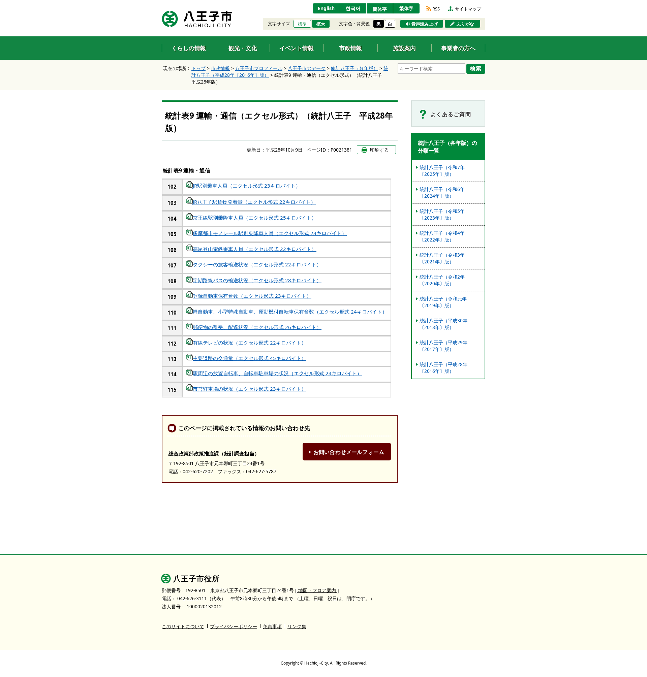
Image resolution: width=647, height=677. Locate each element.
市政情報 (220, 68)
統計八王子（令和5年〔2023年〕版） (442, 214)
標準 (302, 24)
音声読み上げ (424, 24)
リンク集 (296, 626)
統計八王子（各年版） (354, 68)
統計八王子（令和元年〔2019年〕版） (443, 302)
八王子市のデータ (307, 68)
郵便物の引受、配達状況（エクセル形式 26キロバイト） (257, 327)
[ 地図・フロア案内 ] (317, 590)
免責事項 (272, 626)
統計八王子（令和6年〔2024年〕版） (442, 192)
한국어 (353, 8)
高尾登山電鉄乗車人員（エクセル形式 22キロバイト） (254, 249)
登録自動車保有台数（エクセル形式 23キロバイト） (252, 295)
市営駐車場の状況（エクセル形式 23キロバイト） (249, 388)
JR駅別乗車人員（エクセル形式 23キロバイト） (247, 185)
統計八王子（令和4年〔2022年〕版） (442, 236)
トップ (198, 68)
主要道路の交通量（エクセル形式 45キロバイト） (249, 358)
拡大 (320, 24)
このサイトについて (183, 626)
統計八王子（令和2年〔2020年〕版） (442, 280)
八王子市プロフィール (258, 68)
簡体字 (380, 9)
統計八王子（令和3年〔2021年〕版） (442, 258)
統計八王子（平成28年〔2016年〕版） (443, 367)
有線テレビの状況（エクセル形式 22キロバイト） (249, 342)
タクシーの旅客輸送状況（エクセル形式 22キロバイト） (257, 264)
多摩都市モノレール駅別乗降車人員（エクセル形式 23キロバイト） (270, 233)
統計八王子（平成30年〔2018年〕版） (443, 323)
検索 (476, 68)
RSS (436, 9)
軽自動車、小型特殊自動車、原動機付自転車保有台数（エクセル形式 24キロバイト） (290, 311)
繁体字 (406, 8)
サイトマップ (468, 9)
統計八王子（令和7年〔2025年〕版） (442, 170)
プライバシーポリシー (233, 626)
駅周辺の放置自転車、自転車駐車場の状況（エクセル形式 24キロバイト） (277, 373)
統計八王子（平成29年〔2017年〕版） (443, 345)
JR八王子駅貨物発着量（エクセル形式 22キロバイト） (254, 201)
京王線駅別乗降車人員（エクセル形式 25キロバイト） (254, 217)
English (326, 8)
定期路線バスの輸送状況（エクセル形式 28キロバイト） (257, 280)
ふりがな (465, 24)
